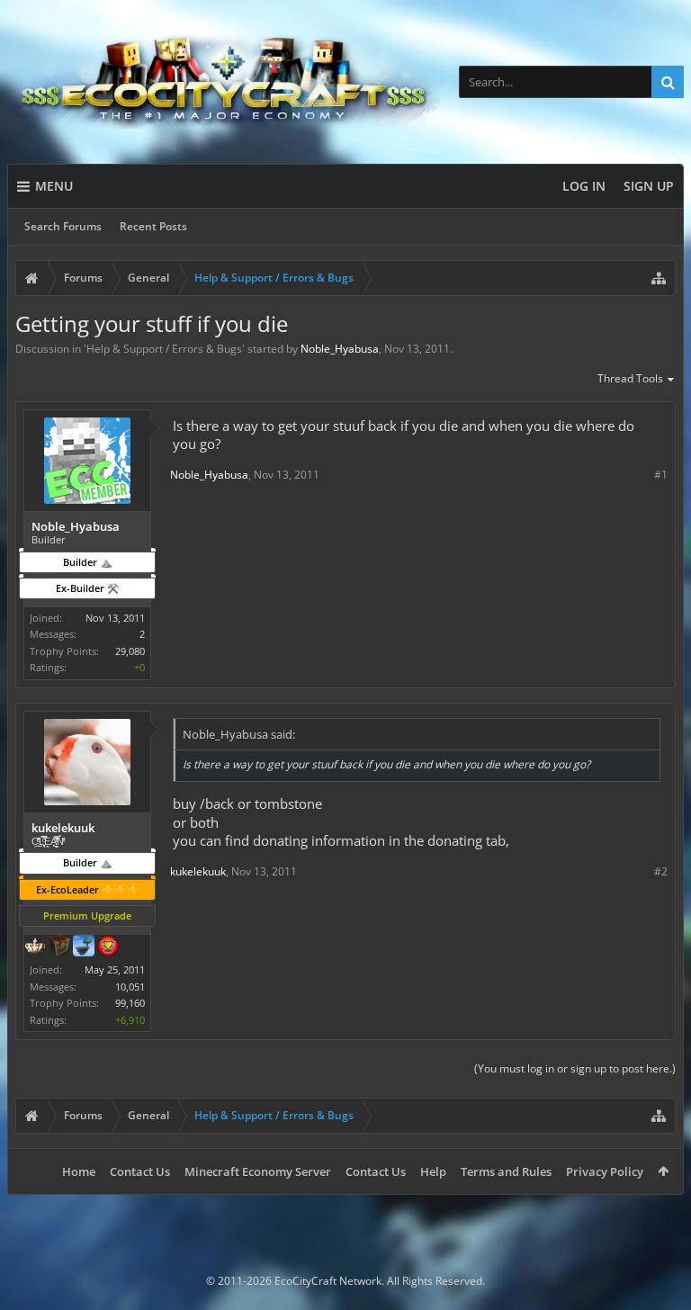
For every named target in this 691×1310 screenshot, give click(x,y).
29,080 (130, 651)
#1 (661, 474)
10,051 (130, 986)
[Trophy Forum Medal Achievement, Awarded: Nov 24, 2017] (108, 947)
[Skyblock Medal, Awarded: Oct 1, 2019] (83, 947)
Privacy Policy (604, 1171)
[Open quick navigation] (658, 278)
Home (78, 1171)
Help (433, 1171)
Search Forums (63, 226)
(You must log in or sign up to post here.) (575, 1068)
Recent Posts (153, 226)
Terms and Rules (506, 1171)
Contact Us (140, 1171)
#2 (661, 871)
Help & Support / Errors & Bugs (164, 348)
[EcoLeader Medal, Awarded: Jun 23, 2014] (35, 947)
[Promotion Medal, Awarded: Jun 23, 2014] (59, 947)
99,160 (130, 1002)
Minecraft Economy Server (257, 1171)
